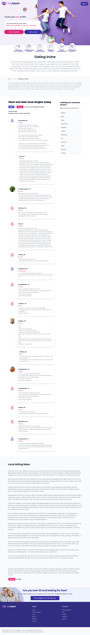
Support (34, 619)
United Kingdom (66, 610)
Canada (64, 614)
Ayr (62, 138)
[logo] (11, 4)
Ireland (64, 619)
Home (9, 79)
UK (15, 79)
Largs (62, 145)
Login (11, 107)
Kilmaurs (63, 149)
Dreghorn (64, 127)
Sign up (20, 107)
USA (63, 612)
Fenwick (63, 153)
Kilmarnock (64, 124)
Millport (63, 113)
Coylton (63, 131)
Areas (33, 610)
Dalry (62, 120)
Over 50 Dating (36, 612)
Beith (62, 116)
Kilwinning (64, 134)
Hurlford (63, 142)
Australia (64, 616)
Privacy (34, 621)
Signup (34, 616)
